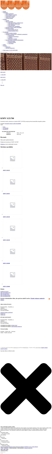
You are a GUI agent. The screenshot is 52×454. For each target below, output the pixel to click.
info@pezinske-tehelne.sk (16, 326)
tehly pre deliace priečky (5, 295)
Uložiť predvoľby (21, 448)
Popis (4, 126)
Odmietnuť (6, 448)
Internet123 (16, 347)
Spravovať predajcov (20, 446)
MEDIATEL (25, 347)
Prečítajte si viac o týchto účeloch (31, 446)
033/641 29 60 (14, 325)
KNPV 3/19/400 (6, 286)
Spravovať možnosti (5, 446)
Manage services (12, 446)
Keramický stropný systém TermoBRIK (13, 123)
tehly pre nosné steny (5, 293)
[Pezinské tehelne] (15, 9)
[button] (26, 425)
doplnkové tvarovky (5, 291)
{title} (2, 449)
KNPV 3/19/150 (6, 216)
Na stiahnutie (5, 128)
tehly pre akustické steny (5, 296)
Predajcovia (3, 313)
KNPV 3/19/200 (6, 263)
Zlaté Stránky (38, 347)
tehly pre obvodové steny (6, 292)
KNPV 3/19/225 (6, 170)
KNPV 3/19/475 (6, 193)
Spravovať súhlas (4, 450)
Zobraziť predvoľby (12, 448)
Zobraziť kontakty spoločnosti (7, 312)
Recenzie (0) (5, 129)
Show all (2, 85)
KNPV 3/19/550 (6, 240)
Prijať (2, 448)
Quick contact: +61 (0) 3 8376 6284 (10, 50)
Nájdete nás (3, 314)
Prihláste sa (3, 144)
